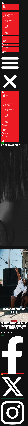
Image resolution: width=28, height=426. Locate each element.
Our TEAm (4, 5)
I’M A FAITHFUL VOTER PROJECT (9, 22)
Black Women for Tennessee (6, 16)
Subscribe (4, 40)
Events (3, 43)
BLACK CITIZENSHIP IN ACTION (9, 30)
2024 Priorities (6, 26)
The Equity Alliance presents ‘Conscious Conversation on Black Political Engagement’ (13, 304)
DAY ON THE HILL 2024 (8, 27)
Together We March (7, 25)
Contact (3, 52)
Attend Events (5, 39)
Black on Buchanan (5, 44)
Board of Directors (5, 6)
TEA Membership (5, 47)
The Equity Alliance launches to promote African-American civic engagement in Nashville (13, 285)
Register (4, 41)
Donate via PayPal (5, 50)
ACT (2, 35)
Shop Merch (4, 51)
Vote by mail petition (7, 32)
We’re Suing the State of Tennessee (9, 14)
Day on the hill (6, 31)
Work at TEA (4, 42)
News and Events (5, 8)
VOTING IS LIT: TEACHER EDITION (9, 28)
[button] (10, 72)
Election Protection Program (8, 19)
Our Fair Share (6, 33)
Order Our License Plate (6, 137)
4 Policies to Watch (7, 13)
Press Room (4, 7)
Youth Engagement (7, 15)
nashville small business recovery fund (9, 20)
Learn (3, 3)
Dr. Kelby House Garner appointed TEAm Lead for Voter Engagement (14, 269)
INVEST (3, 46)
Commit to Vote (7, 21)
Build (3, 10)
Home (2, 2)
